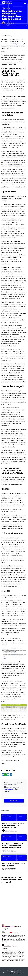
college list (7, 264)
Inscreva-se (13, 800)
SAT (8, 615)
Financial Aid (6, 8)
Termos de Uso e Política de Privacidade (14, 973)
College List (16, 44)
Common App (12, 162)
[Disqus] (14, 903)
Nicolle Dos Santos (12, 22)
